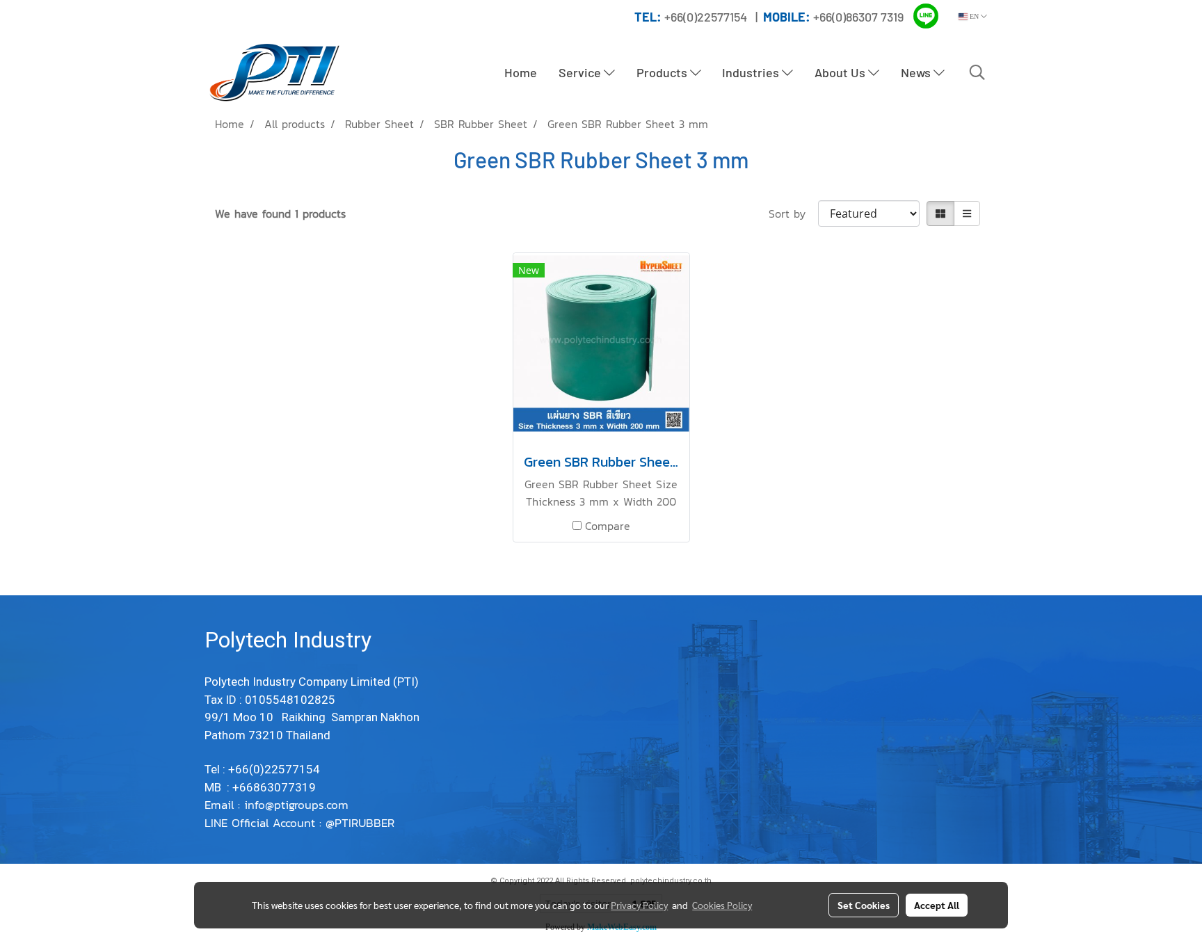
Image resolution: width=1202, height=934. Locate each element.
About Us (841, 72)
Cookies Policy (722, 905)
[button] (977, 72)
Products (663, 72)
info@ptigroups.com (298, 805)
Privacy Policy (639, 905)
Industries (752, 72)
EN (974, 16)
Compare (607, 525)
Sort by (793, 213)
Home (520, 72)
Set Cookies (864, 905)
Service (581, 72)
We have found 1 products (280, 213)
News (917, 72)
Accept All (936, 905)
